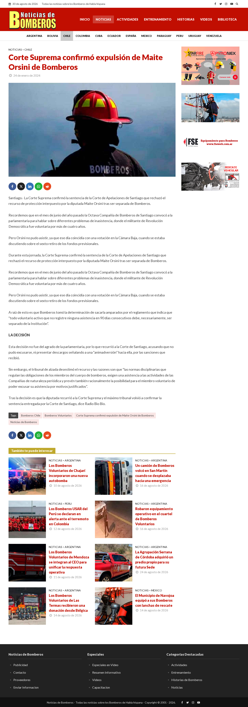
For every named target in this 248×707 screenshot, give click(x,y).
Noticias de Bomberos (23, 422)
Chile (67, 35)
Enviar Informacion (26, 687)
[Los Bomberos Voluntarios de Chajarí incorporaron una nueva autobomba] (27, 475)
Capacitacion (101, 687)
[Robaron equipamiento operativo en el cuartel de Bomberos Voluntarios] (113, 519)
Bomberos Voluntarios (58, 415)
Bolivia (52, 35)
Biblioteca (227, 19)
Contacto (19, 672)
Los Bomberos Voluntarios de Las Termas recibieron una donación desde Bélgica (68, 603)
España (131, 35)
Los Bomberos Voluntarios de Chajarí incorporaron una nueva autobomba (68, 473)
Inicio (85, 19)
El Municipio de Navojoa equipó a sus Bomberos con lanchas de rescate (154, 600)
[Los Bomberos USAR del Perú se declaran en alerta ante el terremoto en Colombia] (27, 519)
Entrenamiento (157, 19)
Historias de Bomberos (186, 680)
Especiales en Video (105, 665)
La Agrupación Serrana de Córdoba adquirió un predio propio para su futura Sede (154, 559)
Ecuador (114, 35)
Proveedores (21, 680)
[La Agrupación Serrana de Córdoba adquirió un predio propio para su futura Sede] (113, 562)
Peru (179, 35)
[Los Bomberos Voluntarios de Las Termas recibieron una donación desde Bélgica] (27, 605)
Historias (185, 19)
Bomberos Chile (30, 415)
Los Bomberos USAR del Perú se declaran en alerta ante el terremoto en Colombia (69, 516)
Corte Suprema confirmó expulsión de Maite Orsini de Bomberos (115, 415)
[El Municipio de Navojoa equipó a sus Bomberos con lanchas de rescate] (113, 605)
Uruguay (194, 35)
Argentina (34, 35)
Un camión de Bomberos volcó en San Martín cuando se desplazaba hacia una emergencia (154, 473)
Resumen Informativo (106, 672)
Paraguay (164, 35)
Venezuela (214, 35)
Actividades (127, 19)
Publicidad (20, 665)
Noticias (103, 19)
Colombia (83, 35)
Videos (206, 19)
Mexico (146, 35)
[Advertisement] (210, 257)
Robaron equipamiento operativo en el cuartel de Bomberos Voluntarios (154, 516)
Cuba (98, 35)
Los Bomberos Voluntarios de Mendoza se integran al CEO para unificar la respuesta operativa (69, 562)
